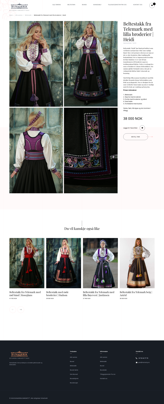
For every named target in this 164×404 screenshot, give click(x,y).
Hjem (11, 15)
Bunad (84, 4)
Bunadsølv (97, 4)
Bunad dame (74, 370)
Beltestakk (71, 4)
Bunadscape (74, 383)
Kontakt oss (137, 4)
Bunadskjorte (74, 378)
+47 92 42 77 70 (143, 358)
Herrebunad (74, 374)
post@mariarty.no (144, 362)
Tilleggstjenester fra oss (117, 4)
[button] (12, 309)
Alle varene (56, 4)
